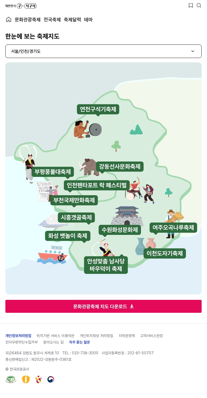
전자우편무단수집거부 (21, 342)
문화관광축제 (28, 19)
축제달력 (72, 19)
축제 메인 (8, 19)
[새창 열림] (10, 379)
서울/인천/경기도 (26, 51)
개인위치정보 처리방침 (96, 336)
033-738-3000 (85, 353)
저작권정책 (127, 336)
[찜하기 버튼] (191, 5)
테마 (88, 19)
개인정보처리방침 (18, 336)
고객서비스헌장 (151, 336)
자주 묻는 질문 (79, 342)
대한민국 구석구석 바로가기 (21, 6)
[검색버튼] (199, 5)
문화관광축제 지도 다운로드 (100, 306)
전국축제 (52, 19)
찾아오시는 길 (53, 342)
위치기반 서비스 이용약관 (55, 336)
